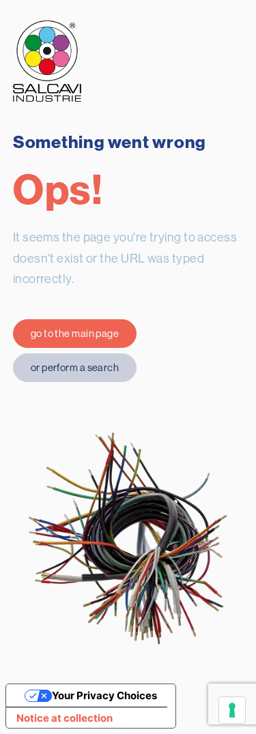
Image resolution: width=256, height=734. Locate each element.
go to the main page (75, 333)
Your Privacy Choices (104, 695)
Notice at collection (64, 717)
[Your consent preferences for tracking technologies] (232, 710)
